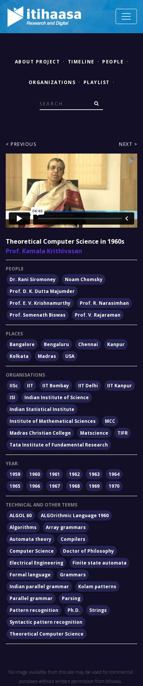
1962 (74, 474)
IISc (14, 385)
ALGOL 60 (21, 515)
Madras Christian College (40, 433)
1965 (15, 486)
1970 (114, 486)
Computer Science (32, 551)
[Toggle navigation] (126, 16)
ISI (12, 397)
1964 (114, 474)
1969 (94, 486)
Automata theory (30, 539)
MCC (110, 421)
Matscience (94, 433)
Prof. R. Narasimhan (104, 303)
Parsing (71, 598)
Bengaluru (56, 344)
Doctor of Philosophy (88, 551)
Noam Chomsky (84, 279)
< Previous (21, 144)
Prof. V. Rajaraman (98, 315)
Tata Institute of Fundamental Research (59, 445)
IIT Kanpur (119, 385)
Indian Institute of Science (56, 397)
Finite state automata (99, 563)
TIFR (122, 433)
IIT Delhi (88, 385)
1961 (54, 474)
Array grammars (66, 527)
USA (69, 356)
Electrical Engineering (36, 563)
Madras (47, 356)
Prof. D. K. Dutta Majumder (42, 291)
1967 (54, 486)
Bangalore (22, 344)
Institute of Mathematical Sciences (53, 421)
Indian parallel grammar (39, 586)
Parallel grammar (31, 598)
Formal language (30, 574)
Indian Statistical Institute (42, 409)
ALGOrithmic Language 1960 (75, 515)
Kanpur (116, 344)
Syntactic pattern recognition (46, 622)
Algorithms (23, 527)
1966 (34, 486)
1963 (94, 474)
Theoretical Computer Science (47, 634)
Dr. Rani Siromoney (33, 279)
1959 (15, 474)
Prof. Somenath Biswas (38, 315)
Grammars (73, 574)
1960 (34, 474)
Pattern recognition (34, 610)
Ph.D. (73, 610)
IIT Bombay (55, 385)
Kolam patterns (97, 586)
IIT (30, 385)
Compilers (73, 539)
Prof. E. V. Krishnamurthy (40, 303)
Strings (98, 610)
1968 (74, 486)
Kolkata (19, 356)
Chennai (88, 344)
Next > (128, 144)
